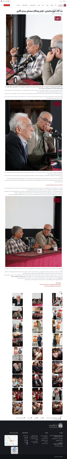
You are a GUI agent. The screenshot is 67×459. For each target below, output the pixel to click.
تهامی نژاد (29, 418)
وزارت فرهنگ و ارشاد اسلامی (34, 439)
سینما (43, 5)
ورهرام (42, 418)
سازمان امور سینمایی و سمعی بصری (44, 436)
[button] (2, 5)
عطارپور (36, 418)
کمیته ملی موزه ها (45, 443)
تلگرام (25, 437)
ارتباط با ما (18, 5)
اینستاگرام (24, 435)
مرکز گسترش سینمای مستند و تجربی (34, 442)
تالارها (47, 5)
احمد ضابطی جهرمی (56, 419)
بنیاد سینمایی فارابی (44, 438)
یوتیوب (25, 440)
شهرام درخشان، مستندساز (20, 418)
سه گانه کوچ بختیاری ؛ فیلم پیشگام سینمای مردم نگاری (40, 11)
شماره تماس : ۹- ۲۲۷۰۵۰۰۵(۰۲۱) (57, 438)
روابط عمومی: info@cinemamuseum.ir (58, 443)
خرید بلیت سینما (6, 5)
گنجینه (39, 5)
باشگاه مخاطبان (24, 5)
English (64, 1)
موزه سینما (53, 90)
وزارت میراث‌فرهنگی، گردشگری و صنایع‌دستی (34, 436)
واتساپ (25, 439)
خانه (55, 5)
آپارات (25, 442)
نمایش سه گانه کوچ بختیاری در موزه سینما (53, 418)
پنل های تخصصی (32, 5)
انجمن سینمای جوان (44, 440)
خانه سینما (46, 441)
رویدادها (52, 5)
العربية (61, 1)
